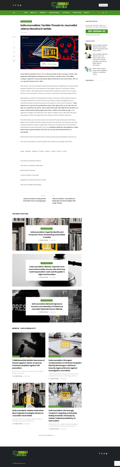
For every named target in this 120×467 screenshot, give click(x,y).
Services (42, 12)
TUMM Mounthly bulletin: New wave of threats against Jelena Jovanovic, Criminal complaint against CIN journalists (28, 364)
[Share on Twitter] (14, 52)
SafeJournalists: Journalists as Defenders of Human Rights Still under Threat (63, 201)
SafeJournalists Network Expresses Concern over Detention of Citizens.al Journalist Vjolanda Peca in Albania (47, 306)
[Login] (103, 12)
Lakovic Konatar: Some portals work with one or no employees (34, 200)
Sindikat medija (52, 64)
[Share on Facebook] (14, 48)
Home (26, 12)
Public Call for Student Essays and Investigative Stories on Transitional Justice (100, 71)
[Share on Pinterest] (14, 56)
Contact (86, 12)
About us (33, 12)
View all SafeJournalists (46, 435)
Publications (77, 12)
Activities (66, 12)
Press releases (54, 12)
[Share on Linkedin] (14, 60)
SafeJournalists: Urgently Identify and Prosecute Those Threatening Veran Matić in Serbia (47, 234)
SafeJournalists (26, 21)
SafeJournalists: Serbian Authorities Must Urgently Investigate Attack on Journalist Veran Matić (28, 413)
